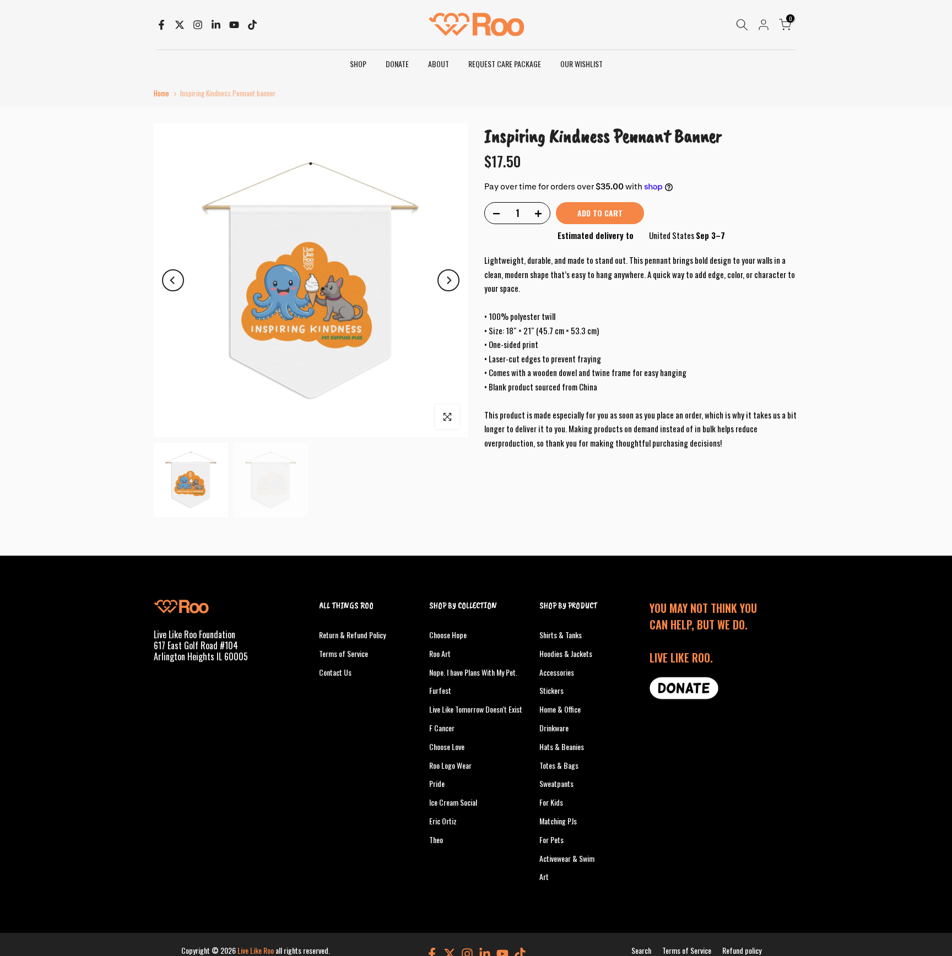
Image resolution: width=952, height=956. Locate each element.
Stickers (551, 690)
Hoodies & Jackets (565, 653)
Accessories (556, 672)
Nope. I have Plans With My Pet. (473, 672)
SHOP (358, 63)
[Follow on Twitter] (180, 24)
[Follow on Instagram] (198, 24)
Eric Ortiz (443, 821)
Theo (436, 839)
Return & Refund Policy (352, 634)
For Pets (551, 839)
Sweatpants (556, 783)
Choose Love (446, 746)
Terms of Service (343, 653)
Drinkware (554, 728)
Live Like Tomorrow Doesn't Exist (475, 709)
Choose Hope (448, 634)
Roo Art (440, 653)
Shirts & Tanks (560, 634)
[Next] (448, 280)
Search (641, 950)
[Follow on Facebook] (161, 24)
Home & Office (560, 709)
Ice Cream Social (453, 802)
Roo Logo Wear (450, 765)
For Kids (551, 802)
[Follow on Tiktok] (252, 24)
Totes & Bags (558, 765)
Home (161, 93)
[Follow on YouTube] (234, 24)
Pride (437, 783)
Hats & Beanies (561, 746)
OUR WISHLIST (581, 63)
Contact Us (335, 672)
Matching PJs (558, 821)
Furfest (440, 690)
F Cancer (442, 728)
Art (544, 876)
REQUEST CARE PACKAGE (504, 63)
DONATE (397, 63)
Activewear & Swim (566, 858)
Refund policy (741, 950)
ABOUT (438, 63)
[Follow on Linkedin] (216, 24)
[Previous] (173, 280)
